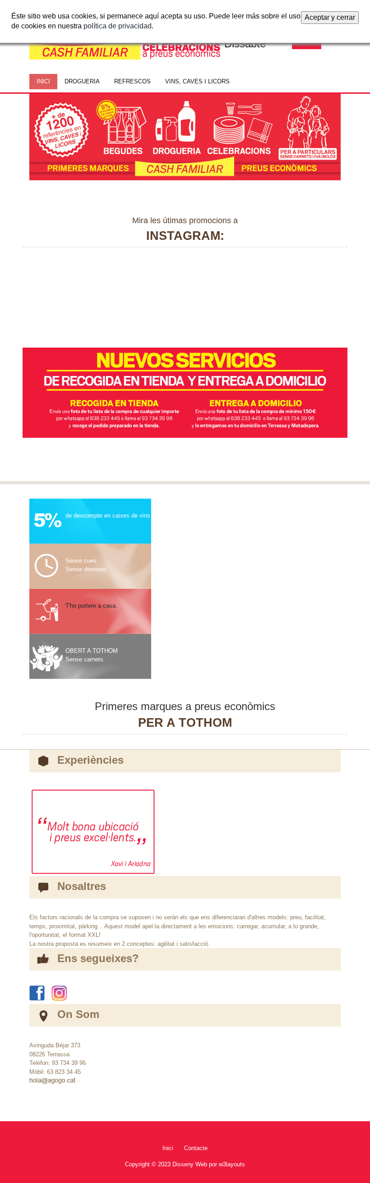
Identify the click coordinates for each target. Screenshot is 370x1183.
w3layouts (232, 1164)
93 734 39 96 (69, 1062)
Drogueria (82, 81)
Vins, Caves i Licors (197, 81)
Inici (167, 1148)
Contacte (196, 1148)
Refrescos (132, 81)
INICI (43, 81)
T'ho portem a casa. (91, 605)
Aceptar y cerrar (330, 17)
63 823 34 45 (64, 1071)
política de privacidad (117, 26)
